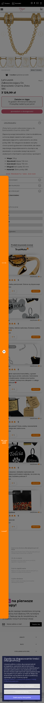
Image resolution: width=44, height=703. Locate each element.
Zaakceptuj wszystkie (22, 697)
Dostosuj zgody (22, 692)
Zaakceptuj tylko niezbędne (22, 686)
